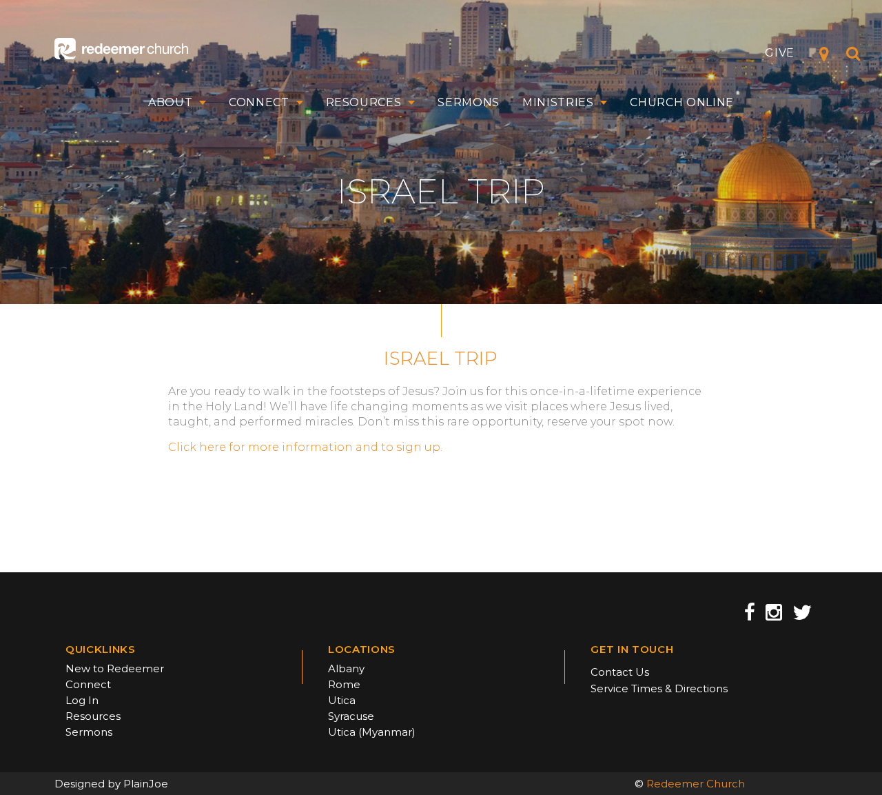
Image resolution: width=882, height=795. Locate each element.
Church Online (682, 103)
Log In (82, 700)
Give (779, 52)
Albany (346, 668)
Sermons (469, 103)
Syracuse (351, 716)
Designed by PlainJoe (111, 783)
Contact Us (620, 671)
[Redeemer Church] (121, 48)
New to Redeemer (114, 668)
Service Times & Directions (659, 688)
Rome (344, 684)
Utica (342, 700)
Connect (259, 103)
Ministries (558, 103)
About (170, 103)
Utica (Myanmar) (372, 731)
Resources (364, 103)
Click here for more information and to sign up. (305, 447)
